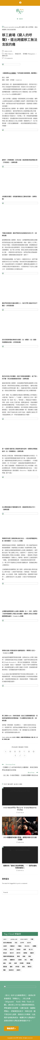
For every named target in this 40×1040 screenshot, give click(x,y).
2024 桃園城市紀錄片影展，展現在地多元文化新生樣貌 (20, 838)
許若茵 (17, 966)
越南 (23, 966)
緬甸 (4, 963)
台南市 (5, 946)
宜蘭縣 (34, 946)
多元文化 (27, 946)
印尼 (16, 942)
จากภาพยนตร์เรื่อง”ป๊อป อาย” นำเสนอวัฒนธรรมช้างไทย (20, 809)
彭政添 (18, 949)
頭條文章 (5, 56)
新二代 (31, 949)
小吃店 (5, 949)
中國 (32, 939)
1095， (5, 939)
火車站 (5, 960)
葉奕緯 (28, 963)
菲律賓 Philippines (29, 54)
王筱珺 (20, 960)
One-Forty (24, 939)
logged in (12, 883)
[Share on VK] (29, 752)
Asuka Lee (9, 737)
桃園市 (32, 953)
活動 (32, 737)
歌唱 (18, 956)
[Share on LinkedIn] (20, 752)
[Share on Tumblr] (15, 756)
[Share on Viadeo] (20, 756)
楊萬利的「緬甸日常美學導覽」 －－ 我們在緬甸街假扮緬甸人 (20, 867)
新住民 (5, 953)
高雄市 (18, 970)
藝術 (8, 739)
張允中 (12, 949)
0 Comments (9, 58)
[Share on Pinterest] (15, 752)
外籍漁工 (18, 737)
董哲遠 (5, 966)
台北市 (13, 737)
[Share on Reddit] (34, 752)
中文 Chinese (9, 54)
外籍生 (20, 946)
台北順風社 (12, 73)
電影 (4, 970)
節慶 (31, 960)
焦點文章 (18, 54)
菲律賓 (5, 739)
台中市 (22, 942)
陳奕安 (29, 966)
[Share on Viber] (24, 752)
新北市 (12, 953)
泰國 (24, 956)
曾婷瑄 (25, 953)
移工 (35, 737)
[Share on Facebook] (10, 752)
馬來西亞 (11, 970)
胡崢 (15, 963)
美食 (10, 963)
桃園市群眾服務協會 (25, 737)
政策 (24, 949)
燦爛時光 (12, 960)
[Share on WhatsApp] (25, 756)
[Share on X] (6, 752)
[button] (11, 1028)
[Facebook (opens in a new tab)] (20, 3)
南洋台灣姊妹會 (7, 942)
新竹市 (18, 953)
